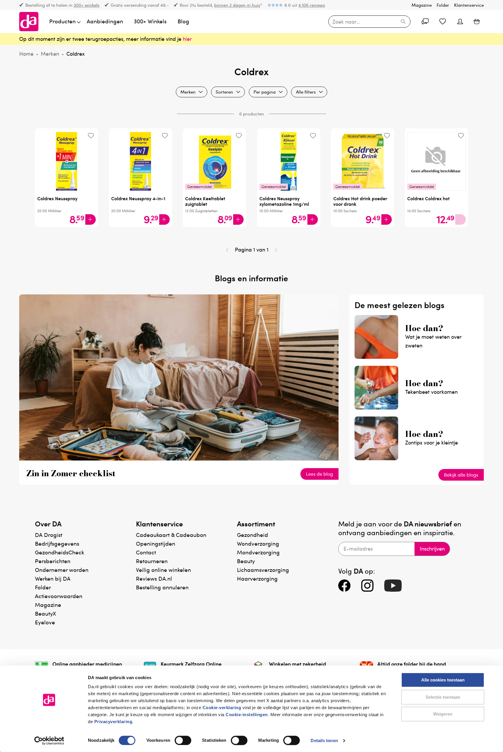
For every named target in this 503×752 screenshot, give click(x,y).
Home (26, 53)
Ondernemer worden (61, 570)
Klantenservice (469, 5)
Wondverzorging (258, 543)
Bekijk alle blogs (461, 474)
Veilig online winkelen (163, 570)
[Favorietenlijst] (442, 21)
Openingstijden (155, 543)
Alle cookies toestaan (443, 679)
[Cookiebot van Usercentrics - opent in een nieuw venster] (49, 740)
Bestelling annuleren (162, 587)
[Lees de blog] (179, 458)
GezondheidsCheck (59, 552)
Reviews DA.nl (154, 578)
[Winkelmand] (477, 22)
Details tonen (324, 740)
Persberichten (52, 561)
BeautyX (45, 613)
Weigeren (442, 713)
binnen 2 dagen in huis (237, 5)
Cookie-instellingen (247, 714)
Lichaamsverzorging (263, 570)
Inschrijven (432, 548)
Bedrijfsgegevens (57, 543)
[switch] (183, 740)
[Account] (425, 21)
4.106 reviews (311, 5)
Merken (50, 53)
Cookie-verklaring (222, 707)
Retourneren (152, 561)
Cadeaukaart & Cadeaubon (171, 535)
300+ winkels (87, 5)
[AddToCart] (90, 219)
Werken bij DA (52, 578)
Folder (443, 5)
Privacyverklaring (113, 721)
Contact (146, 552)
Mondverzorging (258, 552)
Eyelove (45, 622)
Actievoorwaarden (58, 596)
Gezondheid (252, 535)
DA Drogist (48, 535)
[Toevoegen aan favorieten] (91, 135)
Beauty (246, 561)
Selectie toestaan (443, 697)
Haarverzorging (257, 578)
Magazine (422, 5)
